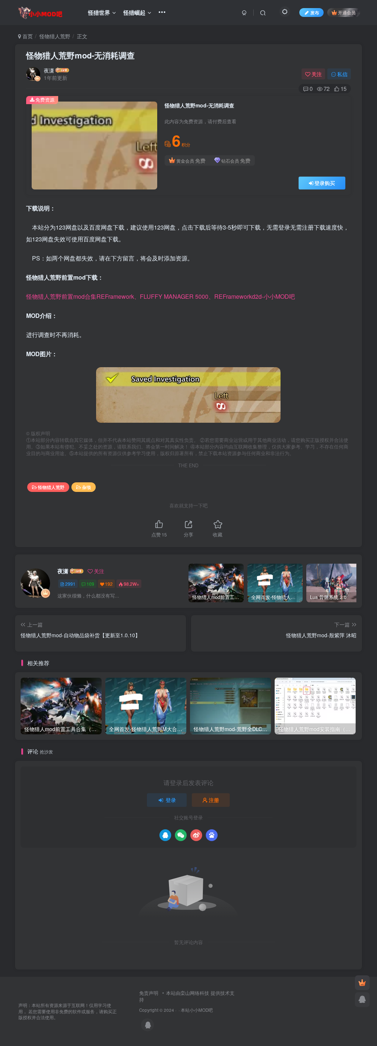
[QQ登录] (165, 835)
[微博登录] (196, 835)
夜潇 (49, 70)
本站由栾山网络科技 (187, 992)
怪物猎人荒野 (54, 36)
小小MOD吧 (201, 1010)
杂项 (86, 487)
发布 (314, 12)
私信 (342, 74)
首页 (27, 36)
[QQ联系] (362, 999)
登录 (171, 800)
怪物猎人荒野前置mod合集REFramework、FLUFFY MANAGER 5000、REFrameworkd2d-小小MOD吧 (160, 296)
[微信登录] (181, 835)
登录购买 (324, 183)
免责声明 (148, 992)
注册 (214, 800)
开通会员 (347, 12)
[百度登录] (212, 835)
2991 (70, 584)
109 (90, 584)
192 (109, 584)
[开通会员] (362, 982)
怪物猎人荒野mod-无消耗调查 (80, 55)
